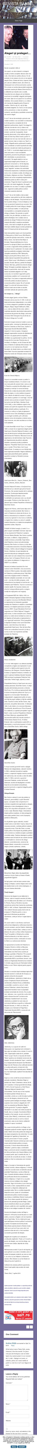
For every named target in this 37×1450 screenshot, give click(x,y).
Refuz (14, 1447)
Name (8, 1404)
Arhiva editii (14, 58)
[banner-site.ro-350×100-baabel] (18, 1316)
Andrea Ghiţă (11, 1343)
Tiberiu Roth (17, 57)
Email (8, 1412)
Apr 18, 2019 (7, 57)
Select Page (18, 21)
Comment (9, 1383)
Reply (12, 1345)
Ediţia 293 (20, 58)
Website (8, 1421)
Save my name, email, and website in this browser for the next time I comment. (18, 1432)
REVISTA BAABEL (18, 3)
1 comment (25, 57)
